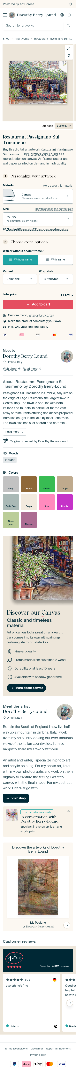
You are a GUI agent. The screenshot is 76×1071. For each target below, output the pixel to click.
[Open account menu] (62, 15)
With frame (58, 259)
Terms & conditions (16, 1048)
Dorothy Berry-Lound (36, 15)
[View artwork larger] (68, 48)
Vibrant (10, 460)
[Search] (68, 25)
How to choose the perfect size (54, 209)
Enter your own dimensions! (38, 229)
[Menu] (5, 15)
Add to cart (41, 304)
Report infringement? (58, 1048)
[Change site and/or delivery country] (70, 4)
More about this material (58, 185)
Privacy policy (38, 1054)
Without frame (23, 259)
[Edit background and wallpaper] (68, 55)
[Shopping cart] (69, 15)
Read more (30, 369)
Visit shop (10, 369)
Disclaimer (37, 1048)
